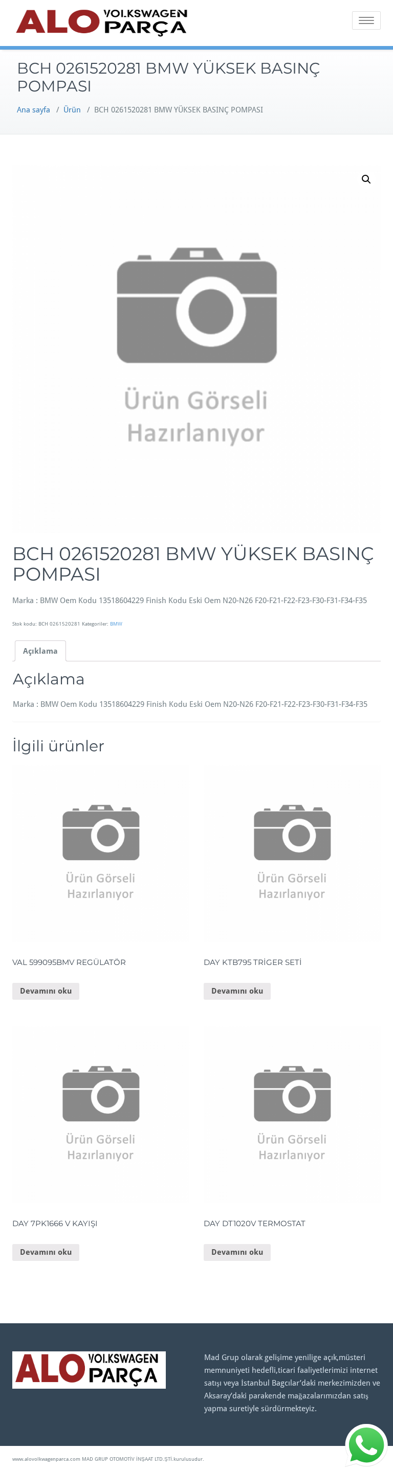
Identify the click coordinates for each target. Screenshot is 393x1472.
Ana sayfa (33, 109)
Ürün (72, 109)
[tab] (40, 650)
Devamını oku (46, 991)
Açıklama (40, 651)
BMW (116, 624)
